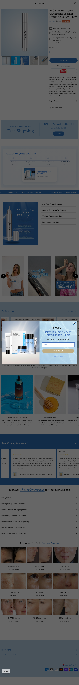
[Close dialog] (74, 323)
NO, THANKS (58, 356)
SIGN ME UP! (58, 351)
